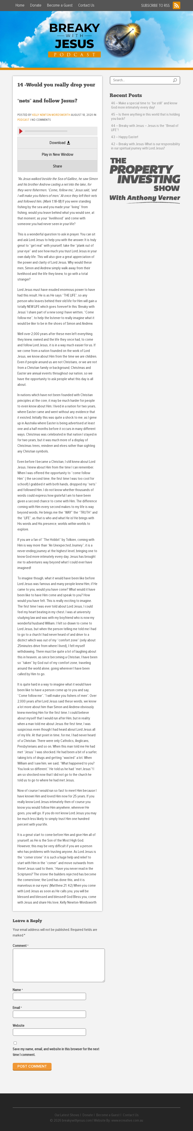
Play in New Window (57, 154)
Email (17, 1008)
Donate (35, 5)
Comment (20, 946)
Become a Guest (59, 5)
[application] (57, 131)
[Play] (20, 131)
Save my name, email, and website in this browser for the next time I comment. (56, 1052)
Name (18, 990)
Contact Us (86, 5)
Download (57, 143)
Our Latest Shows (67, 1115)
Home (20, 5)
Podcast (23, 119)
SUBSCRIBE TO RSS (155, 6)
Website (18, 1025)
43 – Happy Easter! (124, 137)
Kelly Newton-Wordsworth (51, 115)
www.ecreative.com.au (127, 1120)
